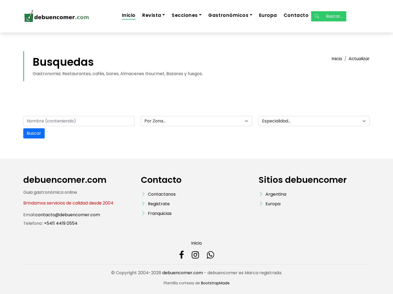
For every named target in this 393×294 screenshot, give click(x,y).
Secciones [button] (185, 15)
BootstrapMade (215, 283)
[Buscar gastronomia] (316, 16)
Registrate (159, 204)
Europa (268, 15)
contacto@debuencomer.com (67, 215)
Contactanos (162, 194)
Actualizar (359, 59)
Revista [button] (151, 15)
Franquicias (160, 213)
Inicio (129, 15)
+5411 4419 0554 (60, 223)
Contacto (296, 15)
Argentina (275, 194)
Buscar (34, 133)
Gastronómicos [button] (228, 15)
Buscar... (334, 16)
